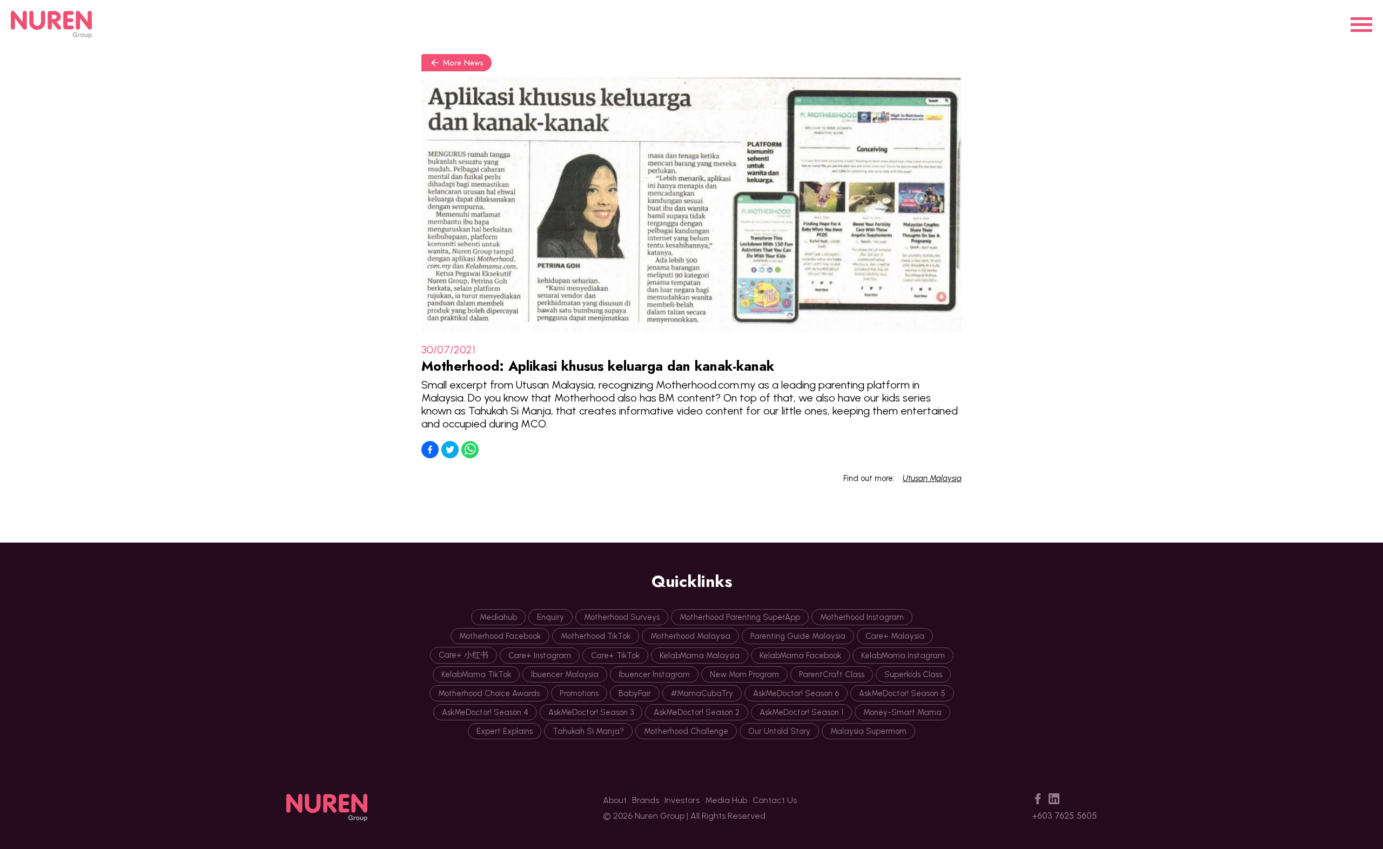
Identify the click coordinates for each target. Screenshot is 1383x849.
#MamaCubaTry (702, 693)
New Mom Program (744, 674)
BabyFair (635, 693)
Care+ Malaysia (894, 636)
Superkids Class (913, 674)
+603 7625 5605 (1064, 816)
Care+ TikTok (615, 655)
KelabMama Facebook (800, 655)
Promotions (579, 693)
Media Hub (726, 800)
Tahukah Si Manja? (588, 731)
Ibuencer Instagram (654, 674)
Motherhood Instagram (862, 617)
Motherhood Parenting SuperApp (740, 617)
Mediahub (498, 617)
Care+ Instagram (539, 655)
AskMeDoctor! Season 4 (485, 712)
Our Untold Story (779, 731)
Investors (682, 800)
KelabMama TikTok (476, 674)
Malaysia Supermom (868, 731)
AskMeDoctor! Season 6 (796, 693)
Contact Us (775, 800)
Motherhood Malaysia (690, 636)
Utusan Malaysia (932, 478)
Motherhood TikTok (595, 636)
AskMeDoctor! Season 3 (591, 712)
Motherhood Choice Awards (489, 693)
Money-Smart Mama (902, 712)
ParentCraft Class (831, 674)
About (615, 800)
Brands (645, 800)
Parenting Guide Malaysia (797, 636)
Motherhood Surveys (622, 617)
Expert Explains (504, 731)
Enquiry (550, 617)
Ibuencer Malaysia (565, 674)
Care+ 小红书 (463, 655)
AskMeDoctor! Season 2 (697, 712)
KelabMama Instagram (903, 655)
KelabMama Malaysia (700, 655)
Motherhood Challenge (686, 731)
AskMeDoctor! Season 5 (902, 693)
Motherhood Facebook (500, 636)
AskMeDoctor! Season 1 (801, 712)
